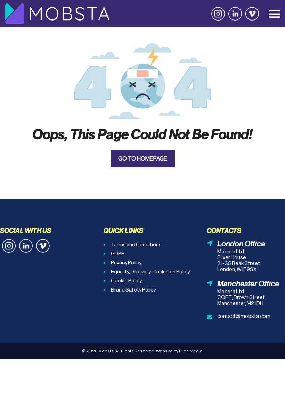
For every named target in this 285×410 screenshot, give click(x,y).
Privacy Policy (126, 262)
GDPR (118, 253)
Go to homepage (142, 158)
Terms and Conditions (136, 244)
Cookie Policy (126, 281)
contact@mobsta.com (243, 316)
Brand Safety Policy (133, 290)
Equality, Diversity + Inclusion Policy (150, 271)
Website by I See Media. (179, 350)
